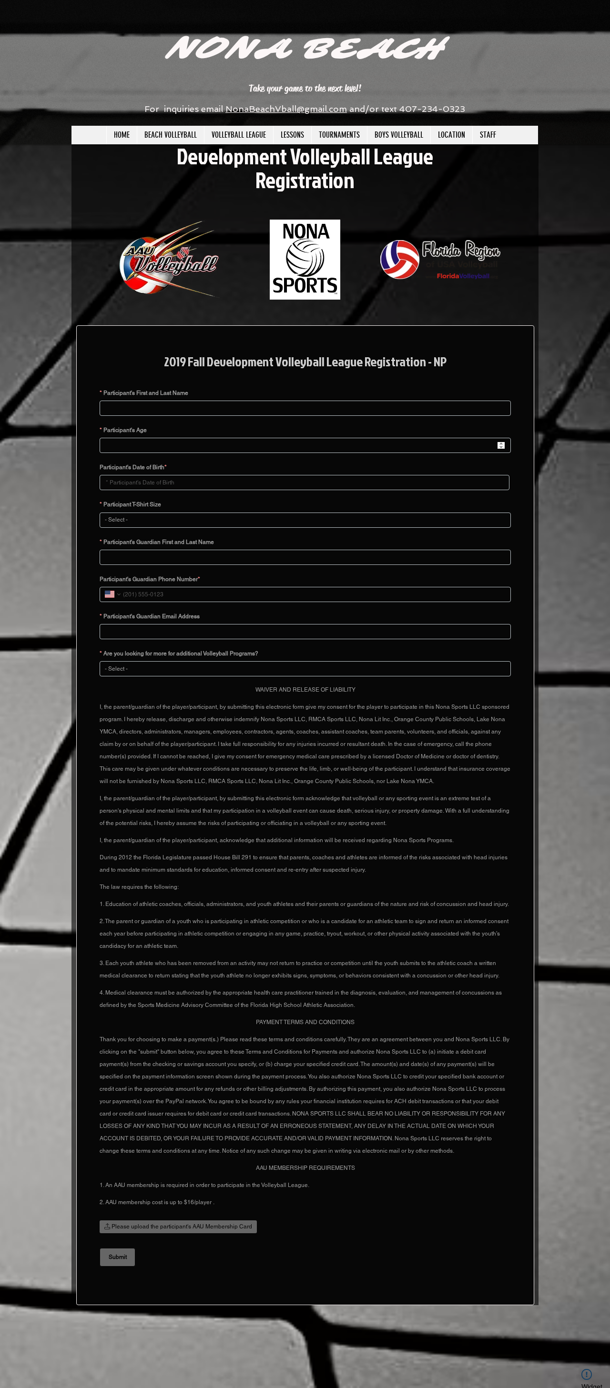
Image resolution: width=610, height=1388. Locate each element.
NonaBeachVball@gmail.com (286, 109)
